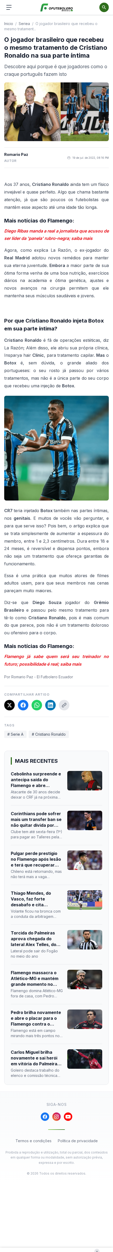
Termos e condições (34, 1141)
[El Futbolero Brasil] (57, 7)
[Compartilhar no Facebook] (23, 705)
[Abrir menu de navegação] (9, 7)
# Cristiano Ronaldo (49, 734)
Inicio (8, 23)
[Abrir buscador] (104, 7)
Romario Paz (16, 154)
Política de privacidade (78, 1141)
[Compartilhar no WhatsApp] (37, 705)
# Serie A (15, 734)
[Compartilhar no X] (9, 705)
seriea (24, 23)
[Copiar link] (64, 705)
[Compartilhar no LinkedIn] (50, 705)
